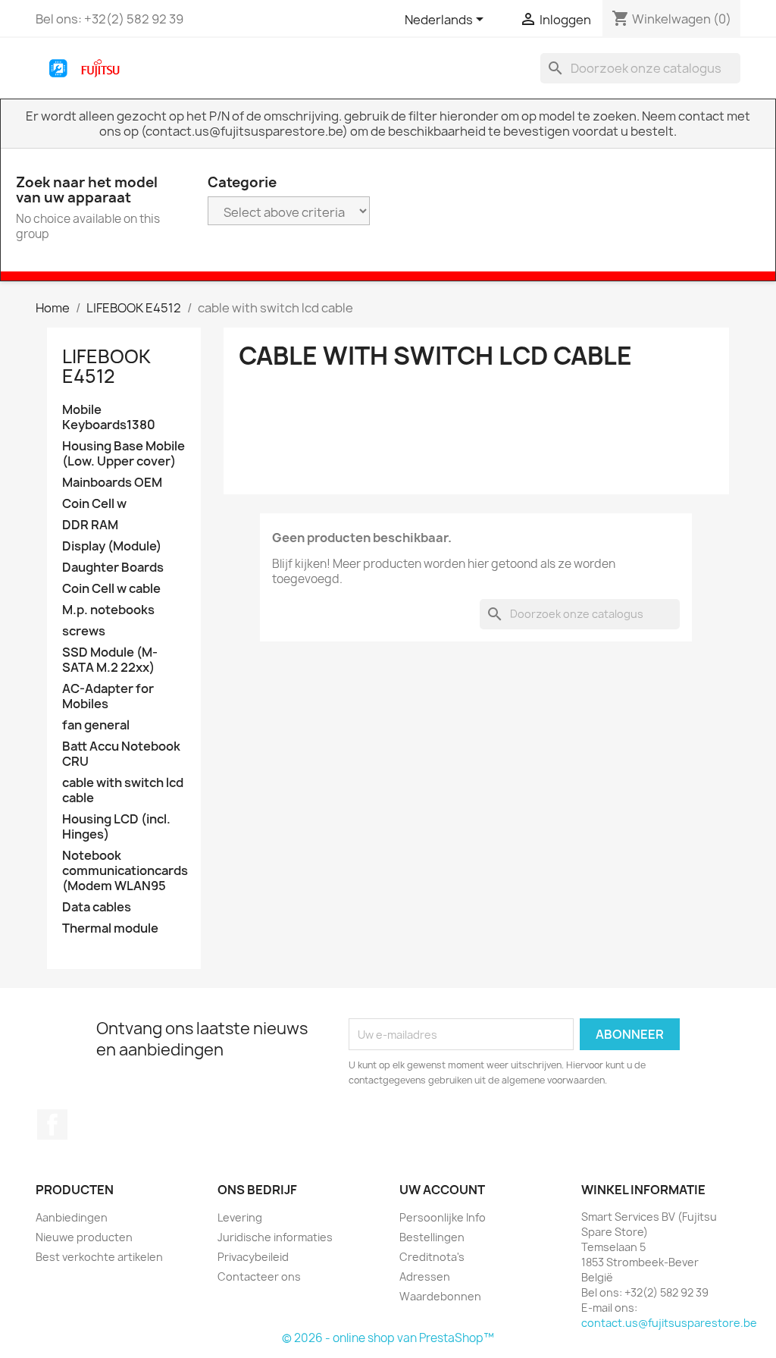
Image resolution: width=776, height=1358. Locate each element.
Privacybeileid (253, 1257)
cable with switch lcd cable (122, 790)
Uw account (442, 1189)
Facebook (52, 1124)
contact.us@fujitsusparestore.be (669, 1323)
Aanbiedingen (72, 1217)
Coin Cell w (94, 504)
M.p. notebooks (108, 610)
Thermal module (110, 928)
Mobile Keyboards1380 (108, 417)
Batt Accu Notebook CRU (121, 754)
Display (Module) (111, 546)
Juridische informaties (275, 1237)
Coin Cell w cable (111, 589)
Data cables (96, 907)
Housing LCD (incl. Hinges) (116, 826)
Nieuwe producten (84, 1237)
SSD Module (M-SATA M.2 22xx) (110, 660)
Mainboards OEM (112, 483)
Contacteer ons (259, 1276)
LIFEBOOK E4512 (106, 366)
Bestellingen (432, 1237)
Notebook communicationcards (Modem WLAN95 (124, 871)
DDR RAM (90, 525)
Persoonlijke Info (442, 1217)
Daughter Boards (113, 568)
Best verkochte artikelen (99, 1257)
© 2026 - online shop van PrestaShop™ (388, 1338)
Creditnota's (432, 1257)
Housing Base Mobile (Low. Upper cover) (123, 453)
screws (83, 631)
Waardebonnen (440, 1296)
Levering (239, 1217)
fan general (96, 725)
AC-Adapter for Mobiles (108, 696)
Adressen (424, 1276)
